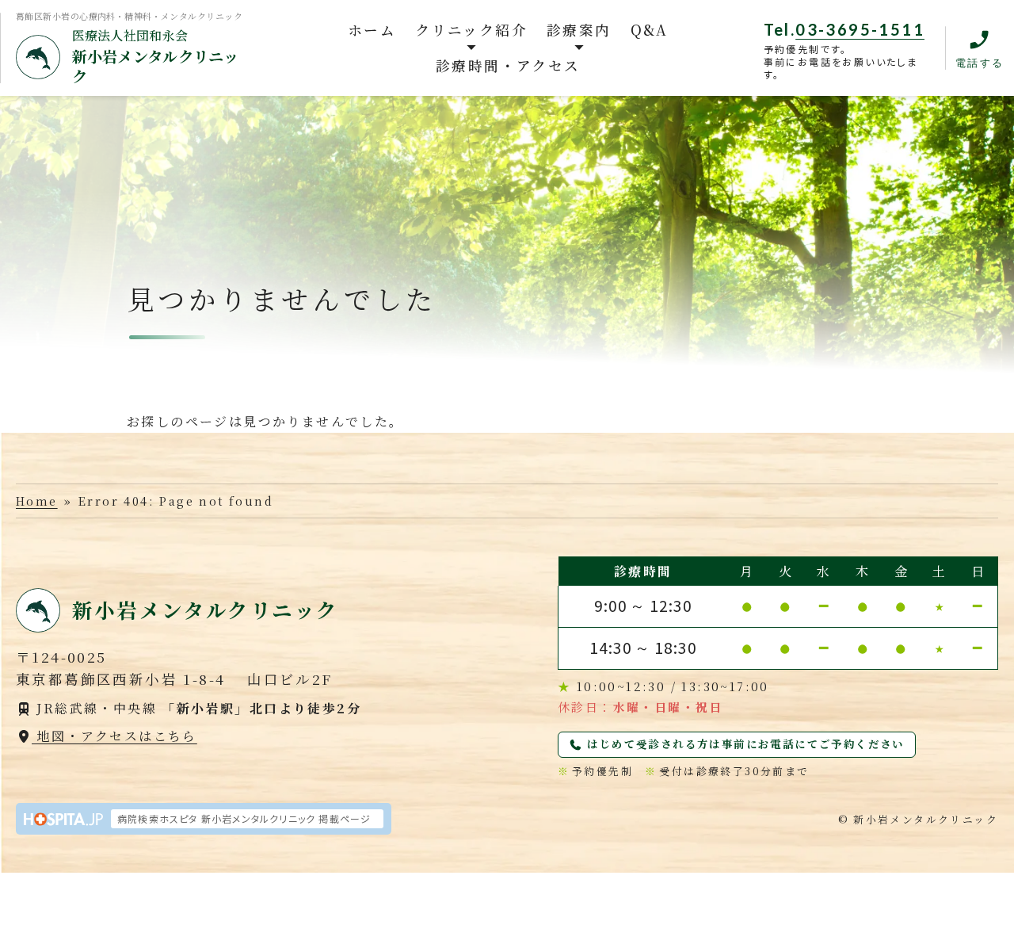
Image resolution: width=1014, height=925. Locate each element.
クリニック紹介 (471, 30)
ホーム (372, 30)
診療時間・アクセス (508, 65)
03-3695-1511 (859, 29)
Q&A (650, 30)
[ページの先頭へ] (980, 900)
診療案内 (579, 30)
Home (37, 500)
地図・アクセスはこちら (114, 736)
